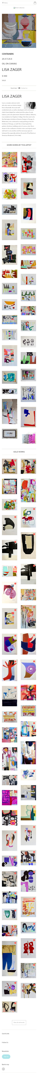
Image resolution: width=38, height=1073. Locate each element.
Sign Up (6, 1056)
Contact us (24, 88)
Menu (6, 3)
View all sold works (19, 1022)
